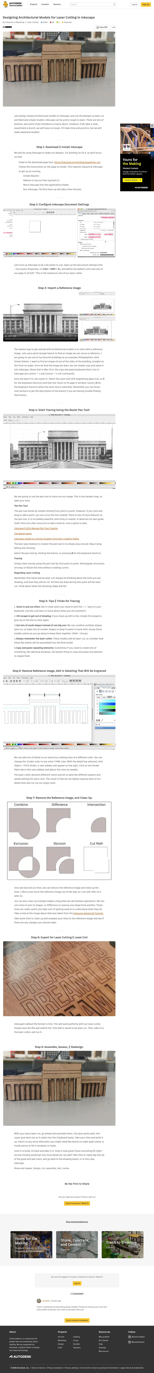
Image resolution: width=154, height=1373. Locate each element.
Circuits (61, 1337)
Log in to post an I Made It (77, 1203)
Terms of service (38, 1368)
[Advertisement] (137, 157)
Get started (103, 1340)
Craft (60, 1347)
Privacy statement (55, 1368)
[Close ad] (152, 126)
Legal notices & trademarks (132, 1368)
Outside (76, 1344)
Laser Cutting (32, 22)
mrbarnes (9, 22)
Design (61, 1344)
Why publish (104, 1337)
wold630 (46, 1301)
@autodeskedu (138, 1342)
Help (101, 1344)
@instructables (138, 1337)
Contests (45, 4)
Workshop (20, 22)
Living (75, 1340)
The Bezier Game (23, 533)
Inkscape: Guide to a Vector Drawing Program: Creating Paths (46, 538)
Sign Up (146, 4)
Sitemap (102, 1347)
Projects (33, 4)
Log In (134, 4)
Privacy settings (72, 1368)
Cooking (76, 1337)
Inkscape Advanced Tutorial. (88, 913)
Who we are (104, 1351)
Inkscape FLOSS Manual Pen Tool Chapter (36, 528)
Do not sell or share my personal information (99, 1368)
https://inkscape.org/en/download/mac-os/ (77, 162)
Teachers (57, 4)
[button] (113, 27)
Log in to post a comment (77, 1320)
